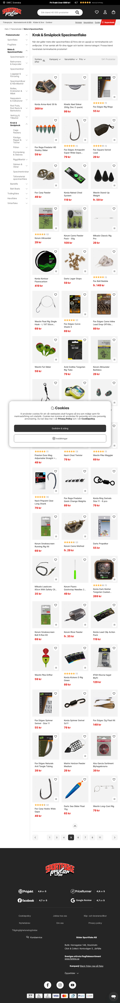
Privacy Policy (65, 418)
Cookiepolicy (88, 418)
